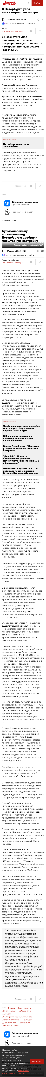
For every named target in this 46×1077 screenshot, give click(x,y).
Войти (37, 3)
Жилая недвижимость (11, 1019)
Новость (11, 1008)
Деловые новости (9, 1022)
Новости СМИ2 (9, 221)
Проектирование (9, 1011)
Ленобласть (27, 1019)
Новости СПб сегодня (10, 1025)
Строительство (24, 1008)
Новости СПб (24, 1022)
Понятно (36, 1061)
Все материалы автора (12, 31)
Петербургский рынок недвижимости (17, 1016)
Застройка (6, 1013)
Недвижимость (25, 1011)
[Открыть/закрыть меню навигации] (23, 3)
